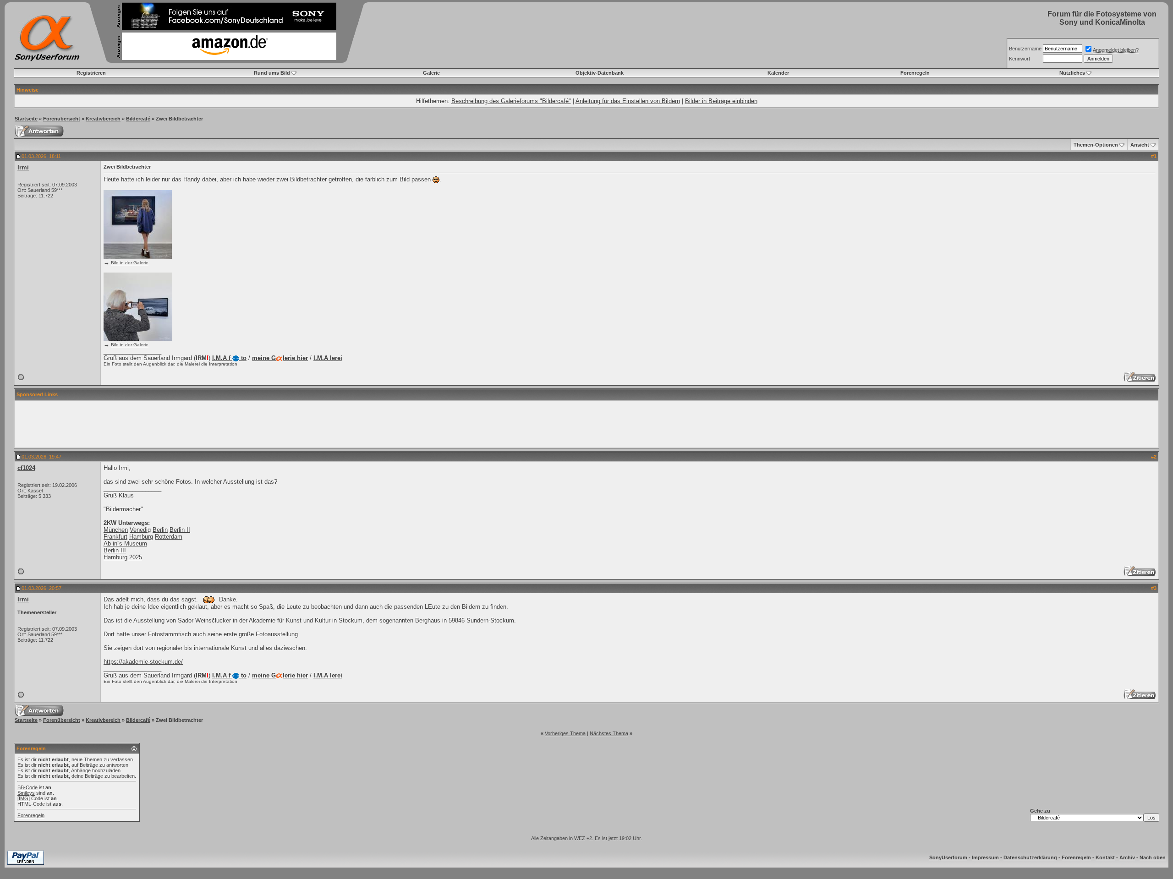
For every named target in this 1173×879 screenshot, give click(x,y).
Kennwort (1019, 58)
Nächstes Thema (609, 733)
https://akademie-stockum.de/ (143, 661)
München (116, 529)
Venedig (140, 529)
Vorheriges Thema (565, 733)
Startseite (26, 118)
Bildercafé (138, 118)
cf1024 (26, 467)
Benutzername (1025, 48)
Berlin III (115, 550)
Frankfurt (115, 536)
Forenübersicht (61, 118)
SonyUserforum (948, 857)
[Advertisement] (586, 424)
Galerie (431, 73)
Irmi (23, 167)
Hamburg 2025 (123, 557)
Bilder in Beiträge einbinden (721, 101)
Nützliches (1072, 73)
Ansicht (1139, 144)
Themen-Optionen (1096, 144)
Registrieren (91, 73)
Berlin (160, 529)
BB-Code (27, 787)
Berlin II (180, 529)
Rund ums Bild (272, 73)
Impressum (985, 857)
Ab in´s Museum (125, 543)
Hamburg (141, 536)
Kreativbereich (103, 118)
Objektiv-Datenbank (600, 73)
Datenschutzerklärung (1030, 857)
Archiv (1127, 857)
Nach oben (1153, 857)
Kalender (778, 73)
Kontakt (1105, 857)
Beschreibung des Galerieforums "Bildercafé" (511, 101)
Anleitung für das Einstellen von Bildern (628, 101)
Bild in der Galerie (129, 262)
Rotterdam (168, 536)
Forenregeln (915, 73)
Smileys (26, 793)
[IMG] (23, 798)
